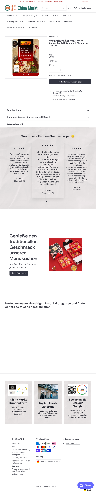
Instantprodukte (49, 15)
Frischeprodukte (14, 21)
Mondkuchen (12, 15)
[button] (90, 490)
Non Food (32, 27)
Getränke (54, 21)
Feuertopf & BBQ (14, 27)
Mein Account (17, 474)
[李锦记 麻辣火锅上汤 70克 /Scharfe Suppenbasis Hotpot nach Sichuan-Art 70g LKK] (11, 335)
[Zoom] (26, 57)
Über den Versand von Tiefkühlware (21, 462)
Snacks (66, 15)
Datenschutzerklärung (21, 449)
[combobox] (53, 8)
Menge (52, 65)
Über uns (15, 466)
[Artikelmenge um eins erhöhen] (60, 70)
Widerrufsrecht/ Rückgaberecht (18, 453)
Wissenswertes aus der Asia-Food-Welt (21, 470)
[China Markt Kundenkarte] (18, 390)
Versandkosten (66, 75)
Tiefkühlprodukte (35, 21)
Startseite (53, 36)
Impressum (16, 443)
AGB (13, 446)
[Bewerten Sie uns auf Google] (78, 390)
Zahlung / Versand (19, 458)
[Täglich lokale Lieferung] (48, 391)
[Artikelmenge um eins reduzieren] (51, 70)
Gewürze (68, 21)
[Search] (63, 8)
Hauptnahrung (29, 15)
